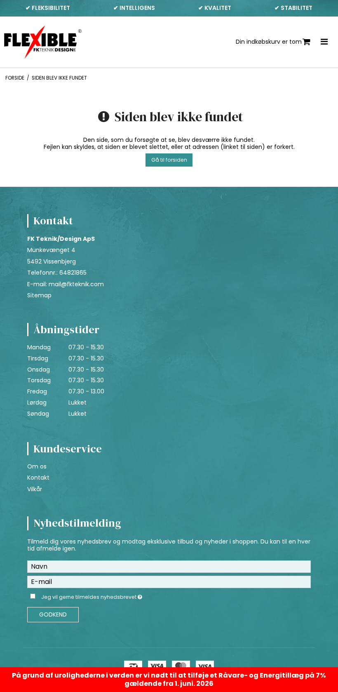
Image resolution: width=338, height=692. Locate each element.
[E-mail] (169, 581)
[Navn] (169, 566)
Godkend (53, 614)
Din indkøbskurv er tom (269, 42)
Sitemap (39, 295)
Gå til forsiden (169, 159)
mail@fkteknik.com (76, 284)
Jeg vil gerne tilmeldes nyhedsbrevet (112, 596)
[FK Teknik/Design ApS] (43, 42)
